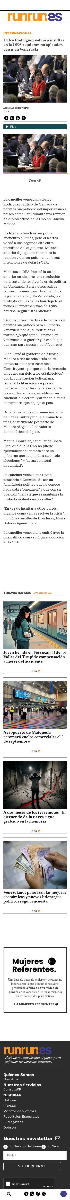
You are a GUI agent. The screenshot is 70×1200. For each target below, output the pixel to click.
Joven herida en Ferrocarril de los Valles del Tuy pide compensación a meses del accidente (34, 657)
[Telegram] (26, 1194)
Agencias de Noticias (16, 108)
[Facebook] (38, 1194)
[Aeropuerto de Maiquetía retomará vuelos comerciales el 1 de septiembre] (35, 705)
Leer (33, 671)
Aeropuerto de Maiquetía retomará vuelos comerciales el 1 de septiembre (33, 737)
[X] (44, 1194)
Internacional (17, 33)
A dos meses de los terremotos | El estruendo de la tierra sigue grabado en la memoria (34, 817)
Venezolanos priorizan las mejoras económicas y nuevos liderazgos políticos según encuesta (34, 897)
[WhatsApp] (32, 1194)
